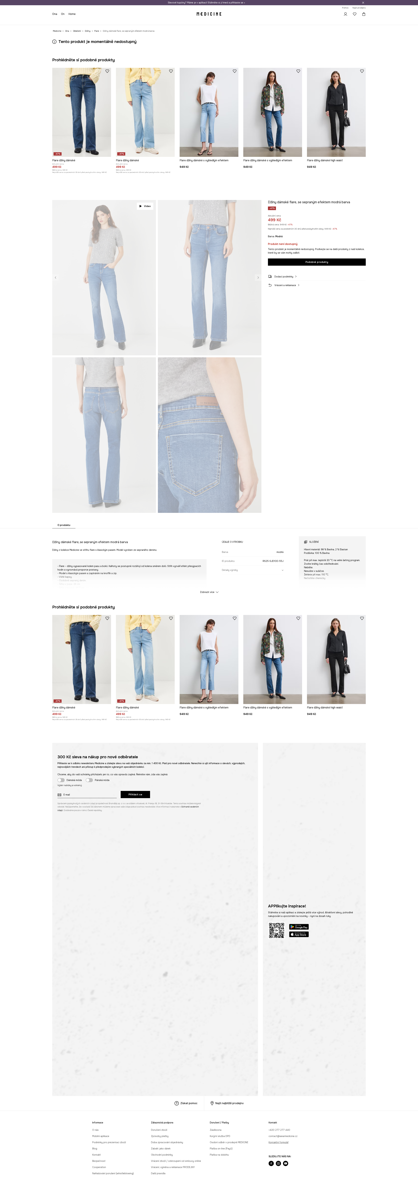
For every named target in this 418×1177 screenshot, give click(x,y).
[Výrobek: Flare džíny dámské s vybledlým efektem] (209, 112)
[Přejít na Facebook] (271, 1164)
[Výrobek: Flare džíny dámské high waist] (336, 112)
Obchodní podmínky (162, 1154)
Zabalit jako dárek (160, 1148)
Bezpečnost (98, 1161)
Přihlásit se (135, 794)
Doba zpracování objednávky (167, 1142)
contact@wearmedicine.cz (283, 1136)
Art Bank (153, 21)
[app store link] (299, 934)
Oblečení (70, 21)
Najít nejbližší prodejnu (229, 1103)
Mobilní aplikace (100, 1136)
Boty (82, 21)
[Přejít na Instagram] (278, 1164)
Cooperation (99, 1167)
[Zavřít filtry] (363, 2)
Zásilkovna (215, 1129)
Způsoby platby (160, 1136)
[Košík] (363, 14)
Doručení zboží (159, 1129)
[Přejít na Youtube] (285, 1164)
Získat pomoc (188, 1103)
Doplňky (94, 21)
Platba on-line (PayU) (221, 1148)
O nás (95, 1129)
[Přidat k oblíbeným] (107, 71)
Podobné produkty (316, 262)
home (72, 14)
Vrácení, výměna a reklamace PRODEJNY (173, 1167)
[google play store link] (299, 927)
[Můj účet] (345, 14)
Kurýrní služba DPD (220, 1136)
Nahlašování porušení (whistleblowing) (113, 1173)
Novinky (56, 21)
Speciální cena (111, 21)
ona (55, 14)
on (63, 14)
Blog (94, 1148)
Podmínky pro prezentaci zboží (109, 1142)
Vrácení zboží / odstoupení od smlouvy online (176, 1161)
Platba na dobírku (219, 1154)
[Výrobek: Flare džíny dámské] (81, 112)
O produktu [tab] (63, 525)
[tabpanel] (209, 561)
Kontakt (96, 1154)
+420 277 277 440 (279, 1129)
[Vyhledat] (336, 14)
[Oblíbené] (354, 14)
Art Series (139, 21)
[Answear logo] (209, 14)
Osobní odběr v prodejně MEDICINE (229, 1142)
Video (147, 206)
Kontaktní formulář (279, 1142)
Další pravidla (158, 1173)
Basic (126, 21)
